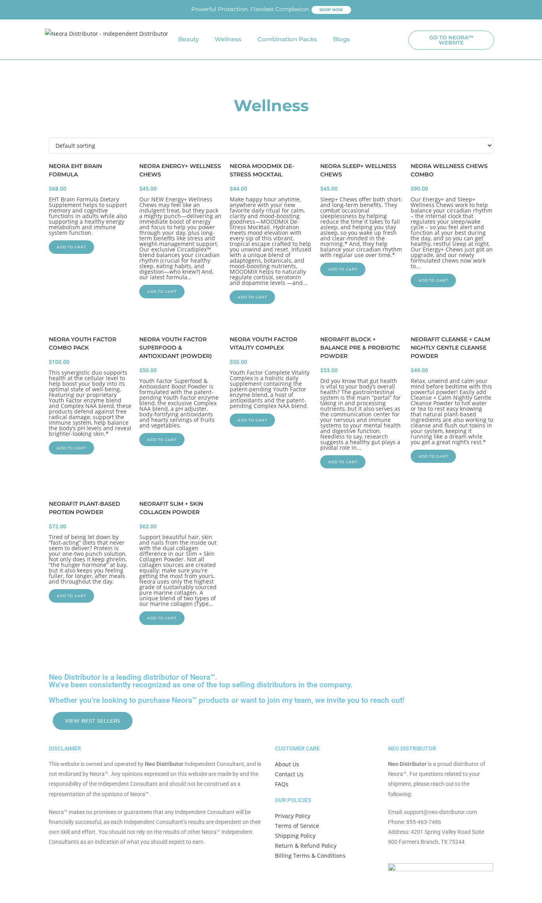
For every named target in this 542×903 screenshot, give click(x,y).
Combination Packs (287, 39)
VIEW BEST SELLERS (92, 720)
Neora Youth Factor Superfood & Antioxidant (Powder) (175, 348)
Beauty (188, 39)
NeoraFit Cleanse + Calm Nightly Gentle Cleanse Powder (450, 348)
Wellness (228, 39)
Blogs (341, 39)
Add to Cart (71, 247)
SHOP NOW (331, 9)
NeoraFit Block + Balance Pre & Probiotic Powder (360, 348)
